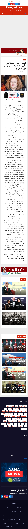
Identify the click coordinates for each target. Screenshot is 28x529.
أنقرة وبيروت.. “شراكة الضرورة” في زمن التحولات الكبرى (16, 347)
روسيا (13, 418)
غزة (12, 421)
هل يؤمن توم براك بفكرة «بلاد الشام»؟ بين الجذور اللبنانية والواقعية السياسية (14, 290)
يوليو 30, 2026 (21, 349)
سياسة (20, 511)
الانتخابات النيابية (23, 408)
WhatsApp (5, 515)
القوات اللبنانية (19, 411)
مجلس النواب (10, 423)
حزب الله (13, 416)
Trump (25, 406)
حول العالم (19, 371)
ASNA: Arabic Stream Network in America (16, 519)
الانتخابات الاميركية (10, 406)
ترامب (15, 413)
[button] (2, 13)
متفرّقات (24, 59)
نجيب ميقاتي (23, 428)
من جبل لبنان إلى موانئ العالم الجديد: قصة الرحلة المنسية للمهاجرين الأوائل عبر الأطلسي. (14, 320)
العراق (25, 411)
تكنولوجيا (3, 413)
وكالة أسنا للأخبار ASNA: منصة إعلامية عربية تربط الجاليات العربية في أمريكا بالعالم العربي (13, 525)
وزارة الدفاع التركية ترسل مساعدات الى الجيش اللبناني (9, 256)
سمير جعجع (24, 421)
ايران (25, 413)
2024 (15, 503)
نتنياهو (6, 426)
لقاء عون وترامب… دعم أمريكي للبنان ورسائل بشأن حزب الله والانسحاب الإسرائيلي (14, 388)
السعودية (10, 408)
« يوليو (25, 458)
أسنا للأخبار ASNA (14, 7)
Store (4, 519)
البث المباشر (18, 507)
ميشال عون (14, 426)
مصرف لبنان (20, 426)
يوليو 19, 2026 (20, 307)
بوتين (22, 413)
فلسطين (5, 421)
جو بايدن (18, 416)
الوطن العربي (5, 507)
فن (25, 423)
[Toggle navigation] (14, 13)
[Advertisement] (14, 29)
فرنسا (9, 421)
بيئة (18, 413)
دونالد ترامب (18, 418)
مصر (25, 426)
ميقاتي (9, 426)
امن (7, 411)
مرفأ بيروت (4, 423)
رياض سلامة (8, 418)
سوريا (19, 421)
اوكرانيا (3, 411)
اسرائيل (20, 406)
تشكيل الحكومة (10, 413)
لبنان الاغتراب (11, 357)
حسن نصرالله (7, 416)
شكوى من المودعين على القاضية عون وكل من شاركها (15, 65)
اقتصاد (16, 406)
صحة (16, 421)
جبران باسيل (23, 416)
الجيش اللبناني (16, 408)
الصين (5, 408)
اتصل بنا (11, 515)
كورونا (22, 423)
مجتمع (15, 423)
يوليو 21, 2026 (21, 363)
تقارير (17, 357)
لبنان (14, 357)
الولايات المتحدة (22, 357)
